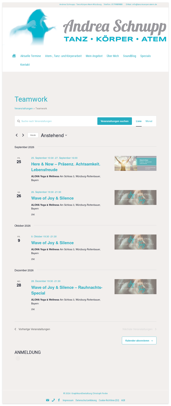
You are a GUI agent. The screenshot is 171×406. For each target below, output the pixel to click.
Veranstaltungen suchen (115, 121)
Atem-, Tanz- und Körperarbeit (63, 56)
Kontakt (25, 64)
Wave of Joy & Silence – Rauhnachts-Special (66, 290)
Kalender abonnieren (137, 340)
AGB (123, 400)
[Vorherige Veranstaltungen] (17, 135)
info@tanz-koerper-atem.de (144, 4)
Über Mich (113, 56)
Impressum (68, 400)
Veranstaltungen (24, 108)
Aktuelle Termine (30, 56)
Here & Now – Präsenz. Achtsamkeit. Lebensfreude (65, 166)
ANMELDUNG (28, 352)
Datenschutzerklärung (86, 400)
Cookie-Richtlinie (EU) (109, 400)
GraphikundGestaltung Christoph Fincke (90, 393)
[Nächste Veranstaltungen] (23, 135)
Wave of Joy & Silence (52, 198)
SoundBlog (129, 56)
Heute (33, 135)
